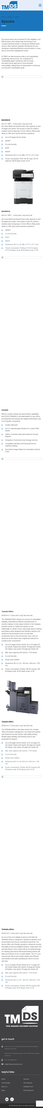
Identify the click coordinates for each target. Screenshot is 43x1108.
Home (3, 17)
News (3, 1090)
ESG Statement (29, 1090)
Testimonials (6, 1083)
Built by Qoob (18, 1105)
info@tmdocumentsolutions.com (13, 1064)
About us (4, 1086)
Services (26, 1079)
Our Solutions (28, 1083)
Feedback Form (28, 1086)
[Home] (10, 5)
